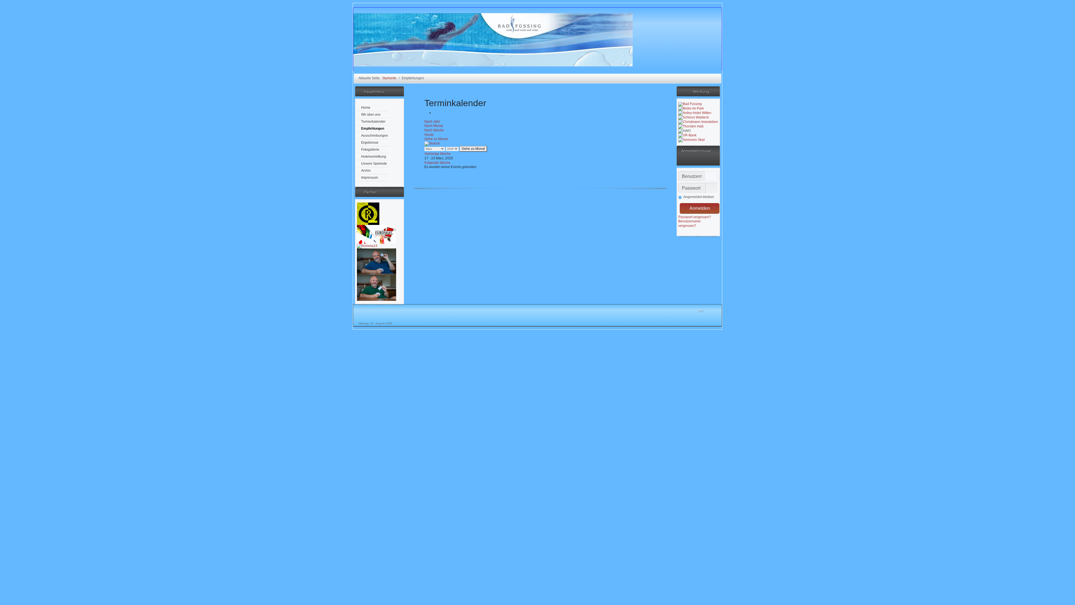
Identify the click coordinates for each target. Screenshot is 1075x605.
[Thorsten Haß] (691, 126)
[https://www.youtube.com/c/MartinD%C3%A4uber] (376, 287)
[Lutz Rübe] (368, 213)
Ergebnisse (369, 143)
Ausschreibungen (374, 136)
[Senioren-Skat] (691, 140)
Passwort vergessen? (694, 217)
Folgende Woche (437, 163)
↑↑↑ (700, 311)
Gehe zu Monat (436, 139)
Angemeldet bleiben (698, 197)
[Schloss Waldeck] (693, 117)
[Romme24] (367, 246)
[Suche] (432, 143)
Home (365, 108)
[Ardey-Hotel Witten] (694, 113)
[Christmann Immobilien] (698, 122)
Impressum (369, 178)
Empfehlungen (372, 129)
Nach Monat (433, 126)
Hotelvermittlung (373, 157)
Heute (429, 135)
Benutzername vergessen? (689, 223)
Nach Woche (434, 130)
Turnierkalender (373, 122)
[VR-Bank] (687, 135)
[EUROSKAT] (376, 234)
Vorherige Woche (437, 154)
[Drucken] (434, 113)
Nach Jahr (432, 122)
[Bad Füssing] (690, 104)
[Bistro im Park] (691, 108)
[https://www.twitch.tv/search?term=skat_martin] (376, 261)
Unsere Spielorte (374, 164)
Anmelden (700, 208)
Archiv (366, 171)
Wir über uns (370, 115)
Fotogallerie (370, 150)
